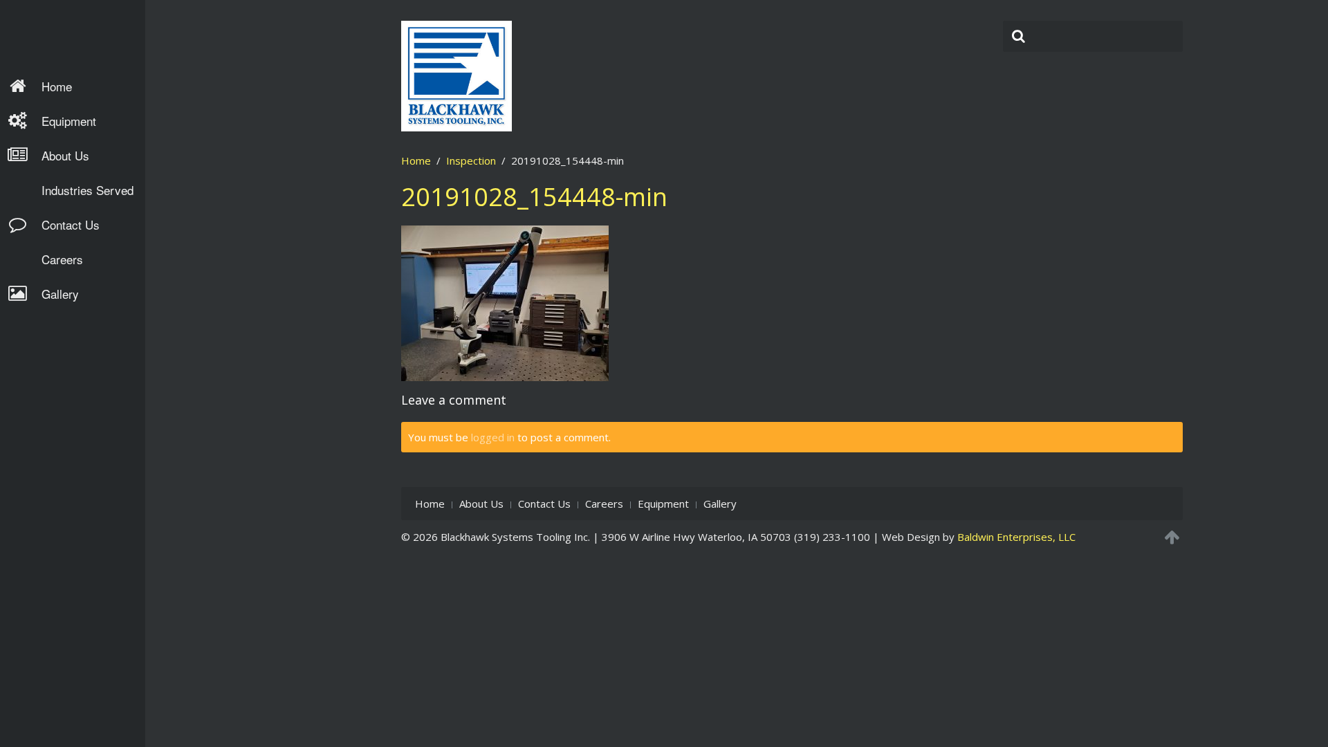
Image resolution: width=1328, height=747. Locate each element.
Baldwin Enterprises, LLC (1016, 537)
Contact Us (71, 224)
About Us (65, 155)
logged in (493, 437)
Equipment (69, 120)
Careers (62, 259)
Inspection (471, 160)
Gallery (60, 293)
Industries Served (87, 190)
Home (57, 86)
